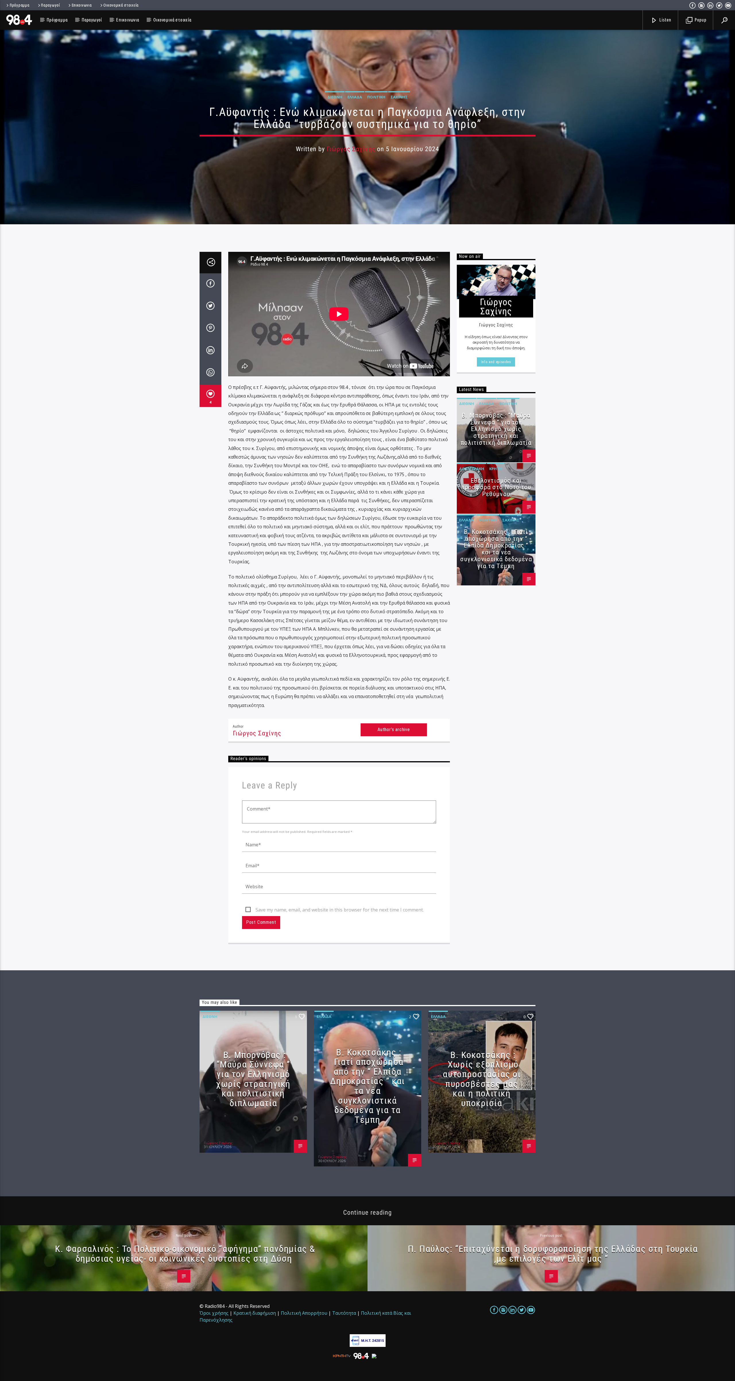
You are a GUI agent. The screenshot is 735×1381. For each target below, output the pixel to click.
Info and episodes (496, 362)
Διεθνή (334, 97)
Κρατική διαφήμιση (254, 1313)
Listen (665, 19)
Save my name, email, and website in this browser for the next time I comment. (340, 910)
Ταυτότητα (344, 1313)
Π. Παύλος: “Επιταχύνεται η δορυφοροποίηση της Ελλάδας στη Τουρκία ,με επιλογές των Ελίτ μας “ (553, 1253)
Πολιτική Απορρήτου (304, 1313)
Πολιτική (376, 97)
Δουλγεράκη (471, 468)
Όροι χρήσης (214, 1313)
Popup (700, 19)
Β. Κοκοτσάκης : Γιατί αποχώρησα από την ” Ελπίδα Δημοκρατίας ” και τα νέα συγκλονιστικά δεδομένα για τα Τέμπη (496, 549)
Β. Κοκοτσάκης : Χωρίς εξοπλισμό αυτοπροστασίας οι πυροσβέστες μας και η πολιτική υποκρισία (482, 1079)
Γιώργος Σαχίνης (351, 149)
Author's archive (394, 729)
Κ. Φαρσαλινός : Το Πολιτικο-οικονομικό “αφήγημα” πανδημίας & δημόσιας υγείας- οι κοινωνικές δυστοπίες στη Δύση (185, 1253)
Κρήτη (495, 468)
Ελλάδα (354, 97)
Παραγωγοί (50, 5)
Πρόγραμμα (19, 5)
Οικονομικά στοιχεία (121, 5)
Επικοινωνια (82, 5)
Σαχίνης (399, 97)
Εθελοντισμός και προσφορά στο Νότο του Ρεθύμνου (496, 487)
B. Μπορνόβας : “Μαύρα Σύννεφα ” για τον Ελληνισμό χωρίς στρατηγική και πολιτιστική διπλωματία (496, 429)
